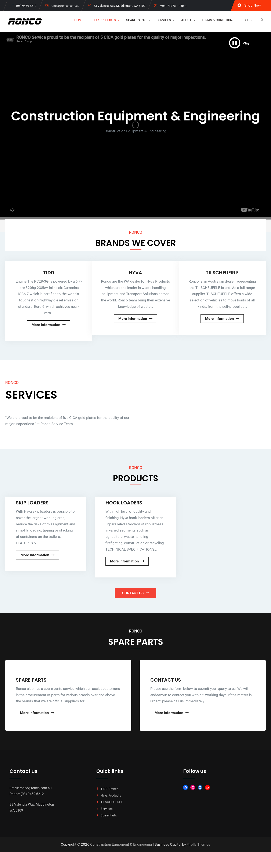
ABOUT (186, 20)
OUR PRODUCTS (104, 20)
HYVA (135, 272)
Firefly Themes (198, 844)
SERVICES (164, 20)
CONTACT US (133, 593)
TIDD (48, 272)
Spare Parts (109, 815)
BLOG (248, 20)
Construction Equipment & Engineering (121, 844)
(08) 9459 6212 (26, 5)
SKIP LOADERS (32, 503)
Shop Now (252, 5)
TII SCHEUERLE (222, 272)
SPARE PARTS (136, 20)
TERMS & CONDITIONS (218, 20)
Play (246, 43)
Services (107, 809)
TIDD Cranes (109, 789)
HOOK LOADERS (123, 503)
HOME (78, 20)
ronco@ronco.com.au (65, 5)
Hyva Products (111, 795)
